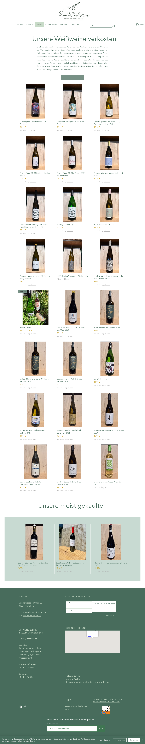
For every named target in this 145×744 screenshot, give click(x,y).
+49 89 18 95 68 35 (32, 616)
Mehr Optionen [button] (105, 740)
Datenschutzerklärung (27, 741)
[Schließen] (142, 740)
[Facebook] (25, 707)
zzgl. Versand (32, 130)
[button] (113, 25)
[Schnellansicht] (35, 101)
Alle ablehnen (120, 740)
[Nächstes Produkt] (132, 549)
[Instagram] (20, 707)
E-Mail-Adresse (52, 723)
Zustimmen (134, 740)
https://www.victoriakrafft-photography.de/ (87, 682)
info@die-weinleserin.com (35, 613)
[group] (72, 549)
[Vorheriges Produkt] (12, 549)
